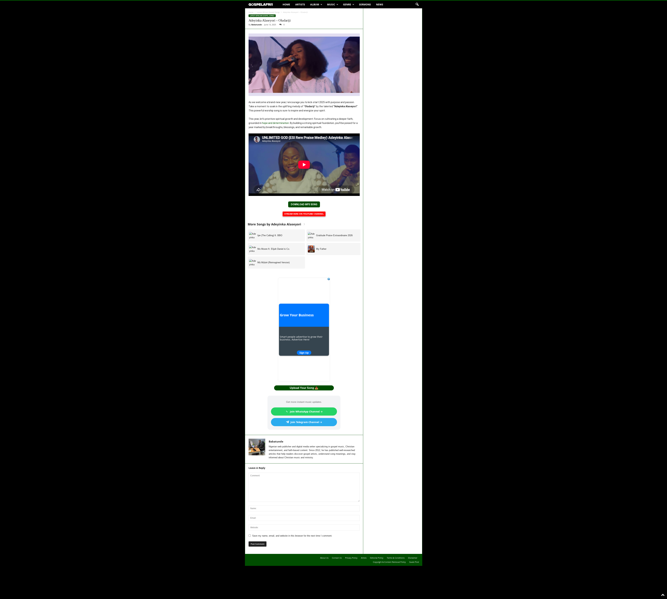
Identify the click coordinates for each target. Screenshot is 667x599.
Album (314, 4)
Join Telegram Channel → (306, 422)
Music (331, 4)
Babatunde (256, 24)
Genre (347, 4)
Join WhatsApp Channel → (306, 411)
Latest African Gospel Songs (268, 12)
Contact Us (337, 557)
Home (286, 4)
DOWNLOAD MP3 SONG (304, 204)
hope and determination (275, 123)
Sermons (365, 4)
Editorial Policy (376, 557)
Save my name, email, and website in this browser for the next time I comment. (292, 535)
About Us (324, 557)
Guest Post (414, 562)
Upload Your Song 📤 (304, 387)
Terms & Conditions (396, 557)
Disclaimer (412, 557)
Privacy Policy (351, 557)
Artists (300, 4)
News (379, 4)
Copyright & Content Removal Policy (389, 562)
